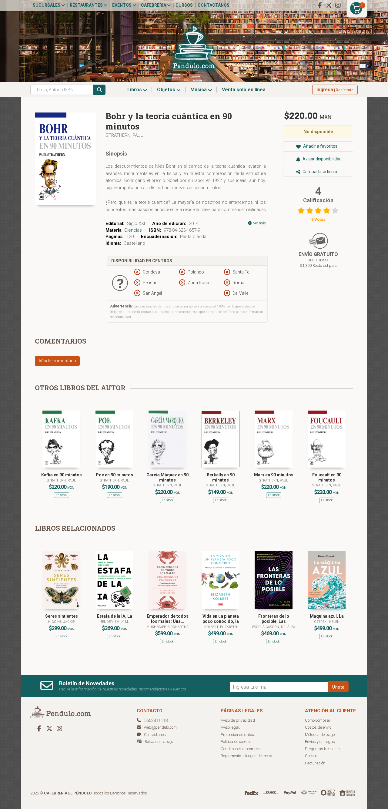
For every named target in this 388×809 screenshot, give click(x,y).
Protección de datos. (238, 734)
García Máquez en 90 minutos (167, 477)
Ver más (259, 223)
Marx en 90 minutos (273, 474)
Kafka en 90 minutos (61, 474)
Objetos (166, 89)
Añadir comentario (57, 361)
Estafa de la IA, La (114, 616)
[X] (328, 5)
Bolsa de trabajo (159, 741)
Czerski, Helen (327, 622)
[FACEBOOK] (319, 5)
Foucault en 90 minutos (326, 477)
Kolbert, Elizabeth (220, 627)
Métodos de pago (320, 734)
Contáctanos (213, 5)
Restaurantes (87, 5)
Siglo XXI (136, 223)
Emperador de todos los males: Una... (168, 619)
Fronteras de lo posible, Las (273, 619)
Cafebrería (154, 5)
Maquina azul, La (327, 616)
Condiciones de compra (241, 749)
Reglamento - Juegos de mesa (246, 756)
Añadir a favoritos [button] (319, 146)
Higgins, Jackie (61, 622)
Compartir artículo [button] (319, 171)
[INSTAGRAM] (338, 5)
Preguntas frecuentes (323, 749)
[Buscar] (99, 90)
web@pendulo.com (160, 727)
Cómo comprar (317, 720)
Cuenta (311, 756)
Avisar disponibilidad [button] (322, 158)
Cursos (184, 5)
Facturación (315, 763)
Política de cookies (236, 741)
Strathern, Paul (124, 135)
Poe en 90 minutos (114, 474)
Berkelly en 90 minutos (221, 477)
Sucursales (47, 5)
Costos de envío (318, 727)
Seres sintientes (61, 616)
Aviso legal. (230, 727)
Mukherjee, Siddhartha (167, 627)
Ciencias (133, 230)
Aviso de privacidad (238, 720)
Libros (135, 89)
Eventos (122, 5)
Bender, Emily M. (114, 622)
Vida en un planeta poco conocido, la (220, 619)
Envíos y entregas (320, 741)
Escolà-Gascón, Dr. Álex (273, 627)
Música (199, 89)
